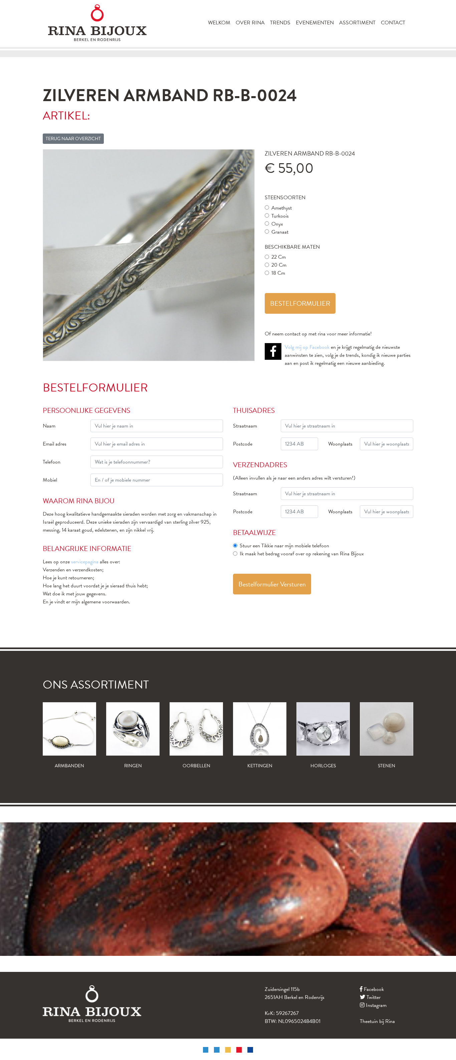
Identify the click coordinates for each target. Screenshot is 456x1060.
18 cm (278, 273)
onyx (277, 224)
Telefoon (51, 462)
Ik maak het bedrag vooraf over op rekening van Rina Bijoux (302, 554)
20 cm (278, 265)
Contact (393, 23)
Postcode (242, 444)
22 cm (278, 257)
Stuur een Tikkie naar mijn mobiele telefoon (284, 546)
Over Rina (250, 23)
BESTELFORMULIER (300, 303)
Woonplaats (340, 444)
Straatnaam (245, 426)
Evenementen (315, 23)
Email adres (54, 444)
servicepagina (84, 562)
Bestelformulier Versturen (272, 584)
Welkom (219, 23)
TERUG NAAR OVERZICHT (73, 138)
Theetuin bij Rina (377, 1021)
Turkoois (280, 216)
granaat (279, 232)
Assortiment (357, 23)
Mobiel (50, 480)
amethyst (281, 208)
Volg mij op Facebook (307, 347)
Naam (49, 426)
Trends (280, 23)
